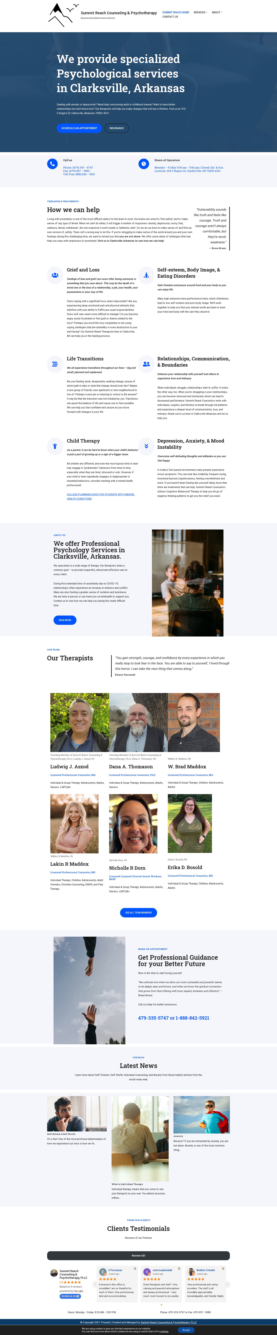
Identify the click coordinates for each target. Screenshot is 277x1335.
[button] (206, 12)
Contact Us (170, 16)
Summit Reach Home (175, 12)
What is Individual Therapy (127, 1184)
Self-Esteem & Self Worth (61, 1134)
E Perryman (115, 1270)
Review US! (138, 1255)
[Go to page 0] (161, 1305)
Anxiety (178, 1136)
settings (164, 1331)
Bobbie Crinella (206, 1270)
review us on (69, 1296)
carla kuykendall (162, 1270)
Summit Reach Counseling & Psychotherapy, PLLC (73, 1274)
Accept (186, 1330)
